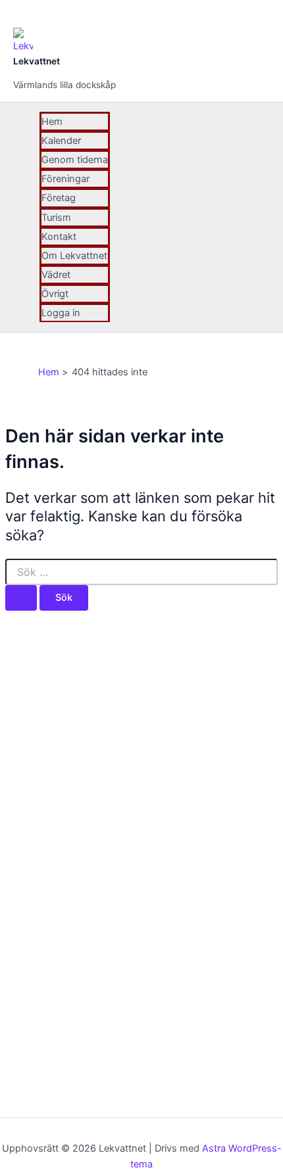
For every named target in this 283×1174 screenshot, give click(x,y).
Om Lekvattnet (74, 256)
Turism (56, 217)
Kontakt (58, 237)
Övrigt (54, 294)
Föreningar (65, 179)
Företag (58, 198)
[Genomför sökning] (21, 598)
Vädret (55, 275)
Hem (52, 122)
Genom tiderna (74, 160)
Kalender (61, 141)
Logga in (60, 313)
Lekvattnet (36, 61)
